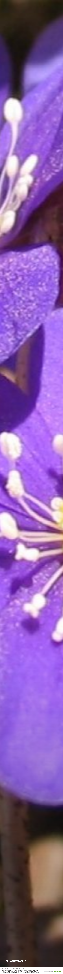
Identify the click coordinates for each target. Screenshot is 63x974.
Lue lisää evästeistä (34, 972)
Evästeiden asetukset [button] (49, 971)
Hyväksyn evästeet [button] (58, 971)
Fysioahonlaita (15, 960)
